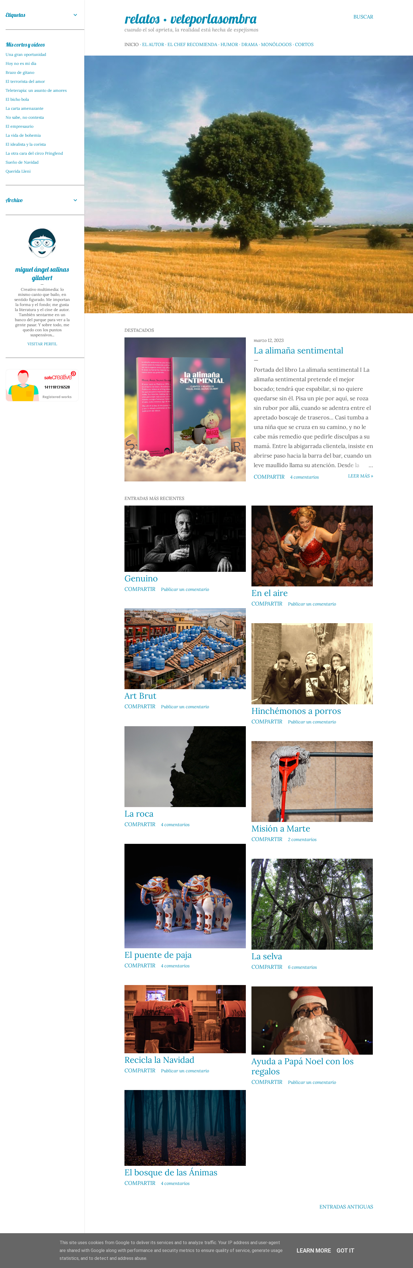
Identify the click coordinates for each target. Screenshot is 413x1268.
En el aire (269, 593)
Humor (229, 44)
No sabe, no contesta (25, 117)
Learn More (314, 1250)
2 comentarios (302, 839)
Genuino (141, 578)
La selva (266, 956)
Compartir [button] (269, 476)
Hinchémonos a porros (296, 710)
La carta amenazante (25, 108)
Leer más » (360, 476)
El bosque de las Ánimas (170, 1172)
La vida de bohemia (23, 135)
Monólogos (276, 44)
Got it (346, 1250)
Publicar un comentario (185, 589)
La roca (138, 813)
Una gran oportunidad (26, 54)
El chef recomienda (192, 44)
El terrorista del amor (25, 81)
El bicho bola (17, 99)
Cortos (304, 44)
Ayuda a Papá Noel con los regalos (302, 1066)
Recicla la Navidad (159, 1059)
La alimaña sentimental (298, 350)
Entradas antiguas (346, 1206)
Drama (249, 44)
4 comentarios (304, 477)
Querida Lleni (18, 171)
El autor (153, 44)
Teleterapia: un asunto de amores (36, 90)
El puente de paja (158, 954)
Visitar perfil (42, 343)
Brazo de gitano (20, 72)
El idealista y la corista (26, 144)
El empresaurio (19, 126)
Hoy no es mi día (21, 63)
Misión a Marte (280, 828)
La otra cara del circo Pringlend (34, 153)
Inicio (131, 44)
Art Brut (140, 695)
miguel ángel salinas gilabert (42, 273)
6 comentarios (302, 967)
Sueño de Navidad (22, 162)
